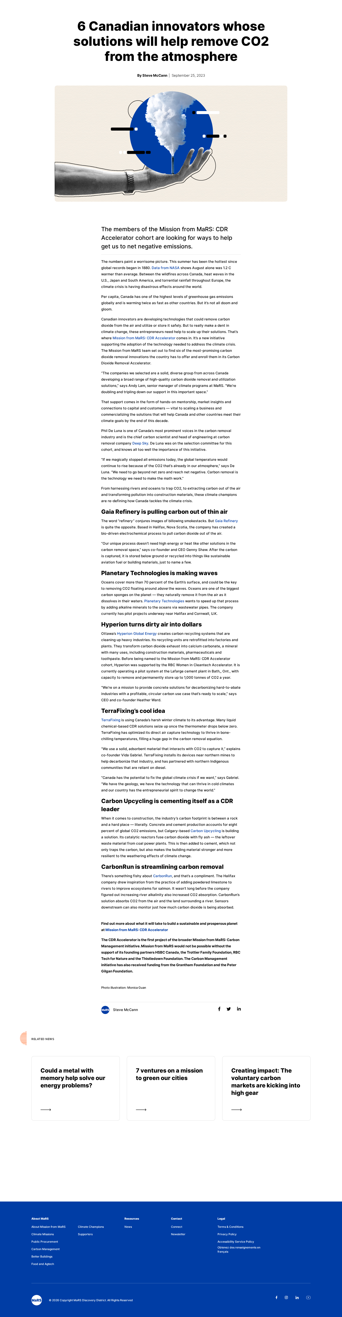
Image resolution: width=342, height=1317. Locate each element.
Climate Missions (42, 1234)
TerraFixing (110, 720)
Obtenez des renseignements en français (239, 1249)
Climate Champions (91, 1226)
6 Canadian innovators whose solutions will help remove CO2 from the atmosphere (171, 41)
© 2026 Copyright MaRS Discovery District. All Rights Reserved (91, 1300)
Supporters (85, 1234)
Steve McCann (125, 1010)
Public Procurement (44, 1241)
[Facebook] (219, 1009)
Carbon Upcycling (206, 831)
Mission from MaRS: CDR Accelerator (144, 338)
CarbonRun (162, 876)
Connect (176, 1226)
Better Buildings (41, 1256)
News (128, 1226)
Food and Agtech (42, 1264)
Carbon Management (45, 1249)
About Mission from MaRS (48, 1226)
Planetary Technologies (164, 601)
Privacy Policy (227, 1234)
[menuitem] (54, 1227)
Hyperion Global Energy (137, 633)
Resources (131, 1218)
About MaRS (40, 1218)
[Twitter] (229, 1009)
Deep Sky (140, 443)
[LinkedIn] (239, 1009)
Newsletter (178, 1234)
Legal (221, 1218)
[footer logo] (36, 1300)
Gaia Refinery (226, 521)
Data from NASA (166, 268)
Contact (176, 1218)
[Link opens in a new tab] (276, 1297)
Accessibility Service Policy (236, 1241)
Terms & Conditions (230, 1226)
